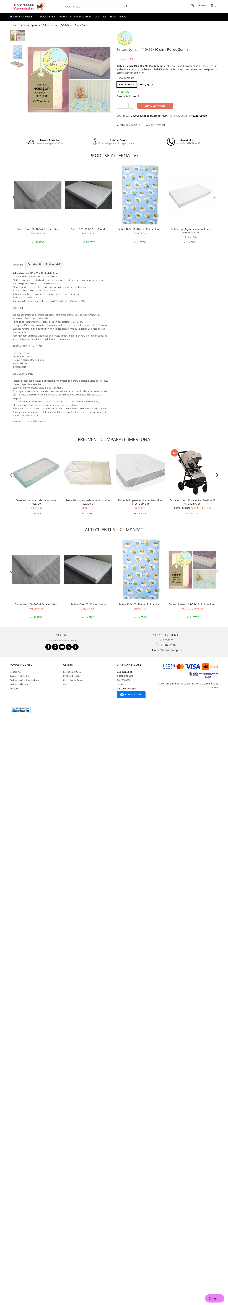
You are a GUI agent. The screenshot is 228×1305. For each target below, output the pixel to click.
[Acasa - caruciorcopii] (27, 6)
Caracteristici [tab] (35, 264)
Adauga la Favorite (129, 124)
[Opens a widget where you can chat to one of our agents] (214, 1298)
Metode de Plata (72, 671)
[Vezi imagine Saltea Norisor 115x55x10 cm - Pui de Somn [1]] (17, 52)
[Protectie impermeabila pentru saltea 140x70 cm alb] (140, 472)
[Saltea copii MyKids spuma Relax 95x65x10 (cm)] (190, 195)
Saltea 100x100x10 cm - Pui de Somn (139, 229)
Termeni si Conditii (19, 676)
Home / (14, 25)
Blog (113, 16)
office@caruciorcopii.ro (168, 650)
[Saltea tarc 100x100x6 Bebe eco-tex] (37, 195)
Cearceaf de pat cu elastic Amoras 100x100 (36, 502)
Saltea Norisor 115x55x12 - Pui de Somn (192, 604)
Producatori (83, 16)
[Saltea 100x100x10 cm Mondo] (88, 195)
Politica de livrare (19, 684)
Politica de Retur (72, 676)
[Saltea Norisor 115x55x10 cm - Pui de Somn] (69, 79)
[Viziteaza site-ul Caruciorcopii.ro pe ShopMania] (21, 710)
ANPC (66, 684)
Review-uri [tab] (53, 264)
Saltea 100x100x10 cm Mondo (88, 229)
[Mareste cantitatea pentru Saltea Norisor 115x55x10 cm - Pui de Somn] (131, 106)
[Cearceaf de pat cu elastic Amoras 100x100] (36, 472)
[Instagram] (75, 647)
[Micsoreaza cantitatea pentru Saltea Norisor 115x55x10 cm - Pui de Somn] (119, 106)
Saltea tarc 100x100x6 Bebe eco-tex (38, 229)
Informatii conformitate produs (29, 421)
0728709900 (168, 645)
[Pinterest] (55, 647)
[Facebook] (48, 647)
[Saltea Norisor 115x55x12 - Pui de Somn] (192, 569)
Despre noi (15, 671)
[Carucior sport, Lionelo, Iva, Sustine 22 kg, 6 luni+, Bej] (192, 472)
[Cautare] (126, 6)
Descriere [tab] (17, 264)
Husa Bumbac (127, 84)
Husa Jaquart (146, 84)
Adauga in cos (155, 105)
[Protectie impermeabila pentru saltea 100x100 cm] (88, 472)
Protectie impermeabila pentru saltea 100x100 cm (88, 502)
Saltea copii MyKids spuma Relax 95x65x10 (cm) (190, 230)
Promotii (65, 16)
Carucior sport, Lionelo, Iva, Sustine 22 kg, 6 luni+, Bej (192, 502)
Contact (100, 16)
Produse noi (47, 16)
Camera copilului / (31, 25)
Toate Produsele (21, 16)
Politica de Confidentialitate (24, 680)
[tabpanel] (69, 79)
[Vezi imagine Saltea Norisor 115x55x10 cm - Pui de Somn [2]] (17, 64)
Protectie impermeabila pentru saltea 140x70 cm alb (140, 502)
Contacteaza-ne (133, 694)
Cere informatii (156, 124)
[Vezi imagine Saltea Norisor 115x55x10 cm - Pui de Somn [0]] (17, 35)
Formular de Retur (73, 680)
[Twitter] (69, 647)
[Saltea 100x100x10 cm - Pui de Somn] (139, 195)
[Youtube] (62, 647)
